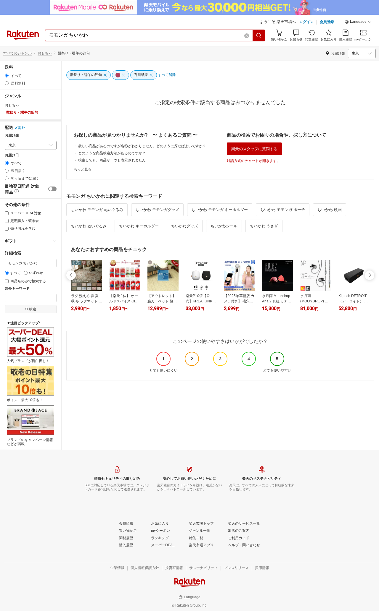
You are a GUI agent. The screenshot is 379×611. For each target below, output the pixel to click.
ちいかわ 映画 (329, 210)
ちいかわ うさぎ (264, 226)
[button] (358, 22)
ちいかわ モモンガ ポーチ (282, 210)
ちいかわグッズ (184, 226)
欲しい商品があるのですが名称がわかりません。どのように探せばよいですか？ (142, 146)
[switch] (52, 189)
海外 (21, 128)
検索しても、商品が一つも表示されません (112, 160)
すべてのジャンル (17, 53)
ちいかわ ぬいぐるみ (89, 226)
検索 (32, 309)
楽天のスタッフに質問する (254, 149)
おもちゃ (45, 53)
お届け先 (12, 135)
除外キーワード (17, 289)
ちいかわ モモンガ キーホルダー (220, 210)
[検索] (259, 35)
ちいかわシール (224, 226)
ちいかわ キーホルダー (139, 226)
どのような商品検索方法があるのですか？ (112, 153)
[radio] (7, 75)
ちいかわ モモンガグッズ (157, 210)
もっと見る (82, 169)
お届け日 (12, 155)
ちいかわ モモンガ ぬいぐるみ (97, 210)
